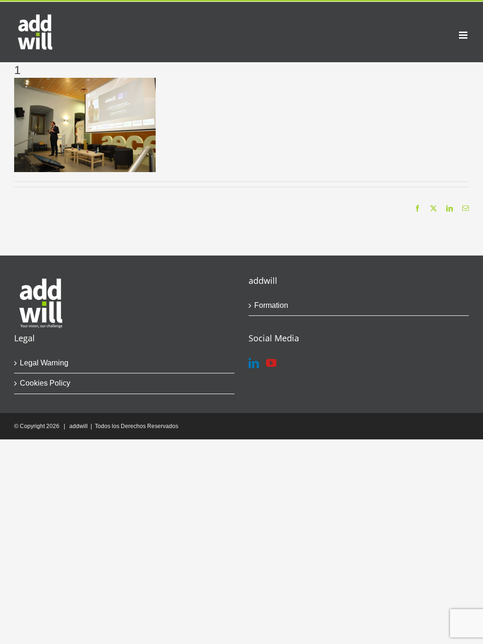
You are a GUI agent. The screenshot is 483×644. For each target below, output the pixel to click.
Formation (271, 305)
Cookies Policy (45, 383)
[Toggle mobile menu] (464, 35)
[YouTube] (271, 363)
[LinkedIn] (254, 363)
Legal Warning (44, 363)
